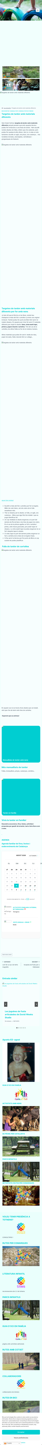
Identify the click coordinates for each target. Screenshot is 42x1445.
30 (35, 885)
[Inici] (2, 108)
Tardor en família (9, 813)
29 (30, 885)
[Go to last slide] (5, 1004)
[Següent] (36, 1004)
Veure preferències (21, 1438)
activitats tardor (7, 954)
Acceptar (21, 1432)
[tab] (16, 1027)
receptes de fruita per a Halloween (32, 964)
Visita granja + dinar (21, 922)
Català (9, 1443)
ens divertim (5, 111)
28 (26, 885)
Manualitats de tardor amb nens (15, 760)
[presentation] (21, 994)
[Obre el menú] (38, 10)
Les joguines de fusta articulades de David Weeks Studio (19, 1014)
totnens (9, 1021)
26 (16, 885)
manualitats (14, 111)
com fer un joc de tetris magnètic (10, 964)
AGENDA (5, 840)
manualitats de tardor (26, 111)
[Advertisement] (21, 44)
